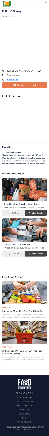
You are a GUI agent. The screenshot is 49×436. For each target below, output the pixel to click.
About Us (24, 410)
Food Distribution (24, 401)
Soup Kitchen (24, 397)
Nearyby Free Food (26, 85)
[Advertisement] (24, 42)
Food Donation (24, 393)
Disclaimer (24, 414)
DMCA (24, 418)
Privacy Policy (24, 422)
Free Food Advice (12, 277)
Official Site (12, 79)
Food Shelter (24, 405)
